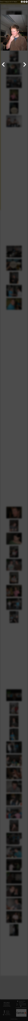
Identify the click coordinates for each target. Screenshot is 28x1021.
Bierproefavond (17, 1)
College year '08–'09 (9, 1)
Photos (1, 1)
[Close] (27, 2)
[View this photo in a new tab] (24, 2)
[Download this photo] (22, 2)
